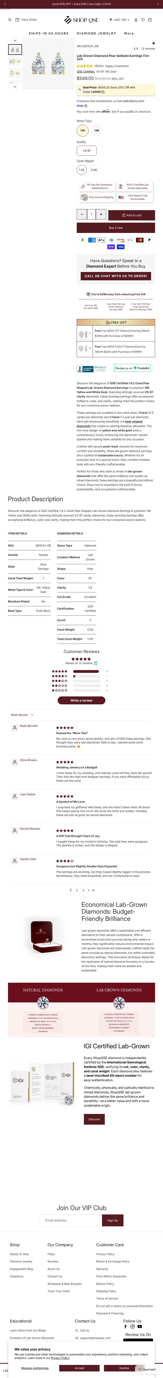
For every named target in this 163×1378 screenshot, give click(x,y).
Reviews (53, 1261)
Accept (79, 1368)
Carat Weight (66, 629)
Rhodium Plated (18, 601)
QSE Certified (90, 608)
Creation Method (68, 557)
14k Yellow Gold (43, 590)
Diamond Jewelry (21, 1261)
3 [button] (83, 890)
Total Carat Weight (69, 639)
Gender (13, 554)
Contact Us (55, 1276)
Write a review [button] (81, 700)
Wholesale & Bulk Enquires (65, 1283)
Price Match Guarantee (111, 1276)
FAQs (51, 1254)
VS (90, 587)
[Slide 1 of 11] (15, 49)
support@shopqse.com (95, 1338)
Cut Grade (64, 597)
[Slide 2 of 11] (15, 61)
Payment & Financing (110, 1313)
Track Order (28, 19)
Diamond (90, 545)
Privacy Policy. (60, 1358)
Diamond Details (70, 533)
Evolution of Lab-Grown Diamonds (32, 1338)
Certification (65, 608)
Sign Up (113, 1220)
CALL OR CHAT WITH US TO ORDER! (116, 276)
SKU (11, 545)
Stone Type (64, 545)
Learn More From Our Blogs (28, 1330)
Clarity (61, 587)
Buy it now (116, 227)
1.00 (90, 639)
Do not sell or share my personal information (124, 1306)
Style (11, 566)
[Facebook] (125, 1326)
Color (61, 578)
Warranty (102, 1269)
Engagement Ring (21, 1269)
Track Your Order (59, 1291)
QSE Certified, (86, 71)
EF (90, 578)
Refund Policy (105, 1283)
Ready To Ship (19, 1254)
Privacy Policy (105, 1254)
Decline (124, 1368)
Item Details (17, 533)
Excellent (90, 597)
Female (43, 554)
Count (61, 620)
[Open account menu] (136, 20)
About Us (54, 1269)
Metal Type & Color (20, 589)
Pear (90, 568)
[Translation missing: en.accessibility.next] (15, 87)
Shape (61, 568)
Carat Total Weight (20, 578)
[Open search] (10, 20)
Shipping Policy (106, 1291)
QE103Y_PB (43, 545)
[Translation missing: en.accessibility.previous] (15, 40)
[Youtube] (140, 1326)
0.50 (90, 629)
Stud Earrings (43, 566)
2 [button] (77, 890)
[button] (60, 671)
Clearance (16, 1276)
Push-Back (43, 610)
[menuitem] (129, 33)
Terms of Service (107, 1298)
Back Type (15, 610)
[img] (64, 727)
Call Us (84, 1330)
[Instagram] (132, 1326)
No (43, 601)
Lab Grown (90, 557)
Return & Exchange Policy (113, 1261)
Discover (94, 1119)
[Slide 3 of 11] (15, 73)
